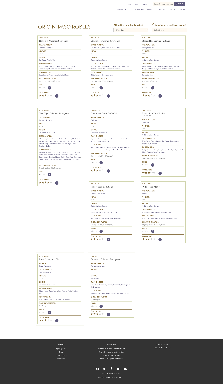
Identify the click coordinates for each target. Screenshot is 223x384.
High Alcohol (72, 143)
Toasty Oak (105, 66)
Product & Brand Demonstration (111, 348)
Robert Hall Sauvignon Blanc (156, 40)
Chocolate (42, 139)
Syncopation (61, 348)
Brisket (51, 157)
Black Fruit (48, 66)
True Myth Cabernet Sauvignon (54, 113)
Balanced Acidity (65, 139)
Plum (123, 66)
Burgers (46, 75)
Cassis (49, 141)
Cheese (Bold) (60, 157)
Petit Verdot (116, 47)
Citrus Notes (43, 291)
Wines (61, 345)
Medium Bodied (66, 68)
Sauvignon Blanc (148, 47)
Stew (49, 152)
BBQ (92, 75)
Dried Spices (53, 143)
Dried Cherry (43, 143)
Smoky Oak (43, 146)
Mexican (103, 147)
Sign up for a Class (111, 355)
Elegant (47, 68)
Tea (49, 146)
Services (160, 9)
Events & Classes (143, 9)
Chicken (113, 150)
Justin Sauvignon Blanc (50, 259)
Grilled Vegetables (45, 159)
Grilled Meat (75, 152)
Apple (166, 66)
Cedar (73, 66)
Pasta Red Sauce (63, 75)
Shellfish (150, 75)
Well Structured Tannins (111, 68)
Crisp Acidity (147, 68)
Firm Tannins (55, 68)
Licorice (99, 68)
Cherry (112, 66)
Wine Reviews (123, 9)
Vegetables (115, 147)
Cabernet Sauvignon (46, 47)
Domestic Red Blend (98, 193)
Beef (40, 75)
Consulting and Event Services (111, 352)
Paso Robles (51, 60)
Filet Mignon (57, 159)
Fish (40, 299)
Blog (182, 9)
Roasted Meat (53, 154)
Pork (45, 154)
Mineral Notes (147, 66)
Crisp (179, 66)
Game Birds (67, 159)
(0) (145, 4)
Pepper (98, 141)
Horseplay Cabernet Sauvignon (53, 40)
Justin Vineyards (45, 266)
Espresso (55, 139)
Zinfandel (94, 120)
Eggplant (77, 157)
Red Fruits (56, 66)
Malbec (108, 47)
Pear (175, 66)
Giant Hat (115, 377)
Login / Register (134, 4)
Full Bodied (62, 143)
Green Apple (53, 291)
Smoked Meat (63, 154)
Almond (160, 66)
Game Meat (53, 75)
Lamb (112, 75)
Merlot (144, 193)
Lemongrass (156, 68)
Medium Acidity (166, 212)
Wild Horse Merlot (151, 186)
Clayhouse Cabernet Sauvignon (105, 40)
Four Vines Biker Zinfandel (104, 113)
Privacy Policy (162, 344)
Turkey (67, 299)
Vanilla (67, 66)
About (172, 9)
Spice (63, 66)
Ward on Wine (60, 6)
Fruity (41, 66)
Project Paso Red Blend (102, 186)
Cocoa (41, 68)
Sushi (45, 299)
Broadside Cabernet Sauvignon (105, 259)
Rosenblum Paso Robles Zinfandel (153, 114)
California (42, 60)
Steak (71, 154)
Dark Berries (63, 141)
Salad (144, 75)
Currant (118, 66)
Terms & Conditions (161, 347)
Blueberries (146, 212)
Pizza (97, 75)
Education (61, 358)
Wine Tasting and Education (111, 358)
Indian (97, 147)
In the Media (61, 355)
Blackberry (43, 141)
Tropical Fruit (66, 291)
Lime (171, 66)
